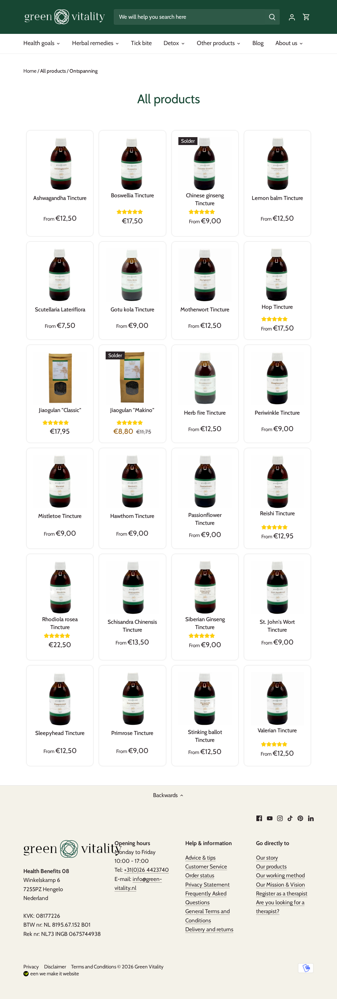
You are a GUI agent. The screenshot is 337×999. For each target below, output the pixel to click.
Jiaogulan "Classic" (60, 410)
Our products (271, 866)
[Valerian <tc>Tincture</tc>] (277, 698)
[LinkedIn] (311, 818)
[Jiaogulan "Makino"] (132, 378)
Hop (277, 307)
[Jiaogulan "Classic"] (60, 378)
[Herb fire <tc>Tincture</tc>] (205, 378)
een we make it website (54, 973)
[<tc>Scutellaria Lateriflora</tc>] (60, 275)
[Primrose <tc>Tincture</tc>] (132, 698)
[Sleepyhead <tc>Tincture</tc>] (60, 698)
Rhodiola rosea (60, 623)
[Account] (292, 17)
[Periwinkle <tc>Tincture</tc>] (277, 378)
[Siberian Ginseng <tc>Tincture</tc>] (205, 587)
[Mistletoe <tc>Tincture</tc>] (60, 481)
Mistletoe (60, 516)
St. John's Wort (277, 626)
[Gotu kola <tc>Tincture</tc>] (132, 275)
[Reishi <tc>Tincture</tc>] (277, 481)
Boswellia (132, 195)
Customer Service (206, 866)
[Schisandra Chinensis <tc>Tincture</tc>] (132, 587)
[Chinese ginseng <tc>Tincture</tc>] (205, 163)
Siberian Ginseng (205, 623)
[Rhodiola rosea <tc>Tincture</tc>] (60, 587)
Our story (267, 857)
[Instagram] (280, 818)
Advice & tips (200, 857)
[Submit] (272, 17)
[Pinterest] (300, 818)
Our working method (280, 875)
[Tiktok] (290, 818)
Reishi (277, 513)
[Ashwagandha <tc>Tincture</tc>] (60, 163)
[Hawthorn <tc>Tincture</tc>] (132, 481)
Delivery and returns (209, 929)
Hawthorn (132, 516)
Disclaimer (55, 966)
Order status (199, 875)
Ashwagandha (60, 198)
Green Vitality (149, 966)
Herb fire (205, 412)
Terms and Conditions (93, 966)
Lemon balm (277, 198)
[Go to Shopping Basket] (306, 17)
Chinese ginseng (205, 199)
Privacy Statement (207, 884)
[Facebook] (259, 818)
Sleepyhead (60, 733)
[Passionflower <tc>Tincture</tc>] (205, 481)
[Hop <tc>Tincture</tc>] (277, 275)
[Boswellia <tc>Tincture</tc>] (132, 163)
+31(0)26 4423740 (146, 869)
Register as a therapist (281, 893)
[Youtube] (269, 818)
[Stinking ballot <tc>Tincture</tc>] (205, 698)
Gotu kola (132, 309)
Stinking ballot (205, 736)
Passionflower (204, 519)
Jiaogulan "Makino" (132, 410)
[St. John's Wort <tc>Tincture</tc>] (277, 587)
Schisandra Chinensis (132, 626)
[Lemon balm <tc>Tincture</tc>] (277, 163)
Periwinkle (277, 412)
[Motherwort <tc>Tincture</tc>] (205, 275)
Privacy (31, 966)
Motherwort (204, 309)
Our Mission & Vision (280, 884)
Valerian (277, 730)
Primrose (132, 733)
